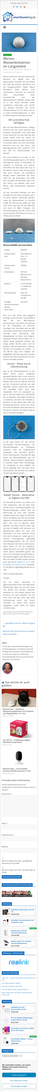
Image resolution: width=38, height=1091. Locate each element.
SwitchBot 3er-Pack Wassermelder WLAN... (19, 1008)
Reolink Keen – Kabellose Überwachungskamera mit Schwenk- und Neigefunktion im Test (18, 711)
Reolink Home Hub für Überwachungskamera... (19, 932)
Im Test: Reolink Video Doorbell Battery (15, 989)
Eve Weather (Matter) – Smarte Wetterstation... (22, 1040)
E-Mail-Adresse (8, 835)
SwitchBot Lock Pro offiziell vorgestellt (19, 624)
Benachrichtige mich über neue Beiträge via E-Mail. (18, 871)
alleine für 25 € (23, 562)
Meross (28, 69)
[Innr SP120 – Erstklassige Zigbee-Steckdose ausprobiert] (19, 721)
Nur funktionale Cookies (19, 1081)
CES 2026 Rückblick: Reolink (11, 983)
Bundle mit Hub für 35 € (15, 564)
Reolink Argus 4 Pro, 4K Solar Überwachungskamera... (21, 942)
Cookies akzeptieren (19, 1075)
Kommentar (7, 794)
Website (5, 847)
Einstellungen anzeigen (19, 1086)
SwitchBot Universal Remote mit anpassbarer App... (22, 921)
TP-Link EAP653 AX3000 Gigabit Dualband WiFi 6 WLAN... (22, 1019)
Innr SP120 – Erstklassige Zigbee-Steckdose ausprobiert (17, 741)
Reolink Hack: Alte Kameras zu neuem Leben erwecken (19, 632)
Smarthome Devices (9, 72)
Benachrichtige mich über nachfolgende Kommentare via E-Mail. (17, 862)
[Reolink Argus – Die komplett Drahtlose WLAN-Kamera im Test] (19, 750)
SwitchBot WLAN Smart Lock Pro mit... (22, 911)
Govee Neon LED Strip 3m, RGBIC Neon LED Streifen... (22, 1029)
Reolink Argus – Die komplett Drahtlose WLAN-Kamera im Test (17, 769)
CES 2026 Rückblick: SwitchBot (12, 986)
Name (5, 823)
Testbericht (7, 55)
